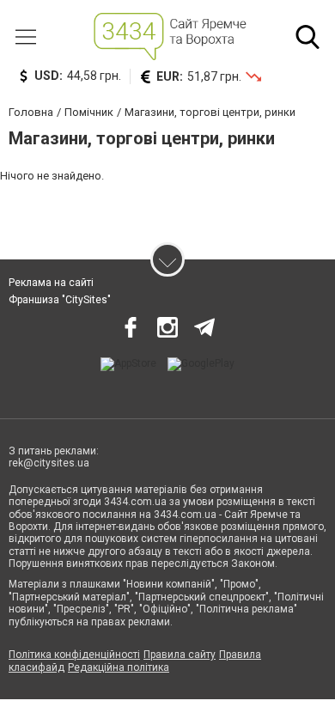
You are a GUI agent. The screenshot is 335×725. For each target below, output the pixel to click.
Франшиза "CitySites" (60, 300)
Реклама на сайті (51, 283)
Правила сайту (179, 655)
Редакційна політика (118, 667)
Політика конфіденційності (74, 655)
